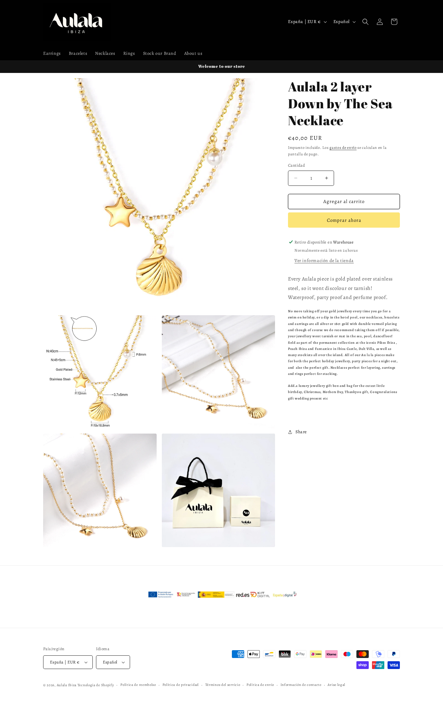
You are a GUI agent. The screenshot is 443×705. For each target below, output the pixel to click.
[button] (365, 22)
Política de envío (260, 684)
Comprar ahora (344, 220)
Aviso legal (336, 684)
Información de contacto (301, 684)
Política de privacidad (180, 684)
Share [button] (301, 432)
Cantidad (296, 165)
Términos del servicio (222, 684)
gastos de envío (343, 147)
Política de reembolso (138, 684)
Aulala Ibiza (67, 685)
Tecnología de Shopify (96, 685)
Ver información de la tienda (324, 260)
